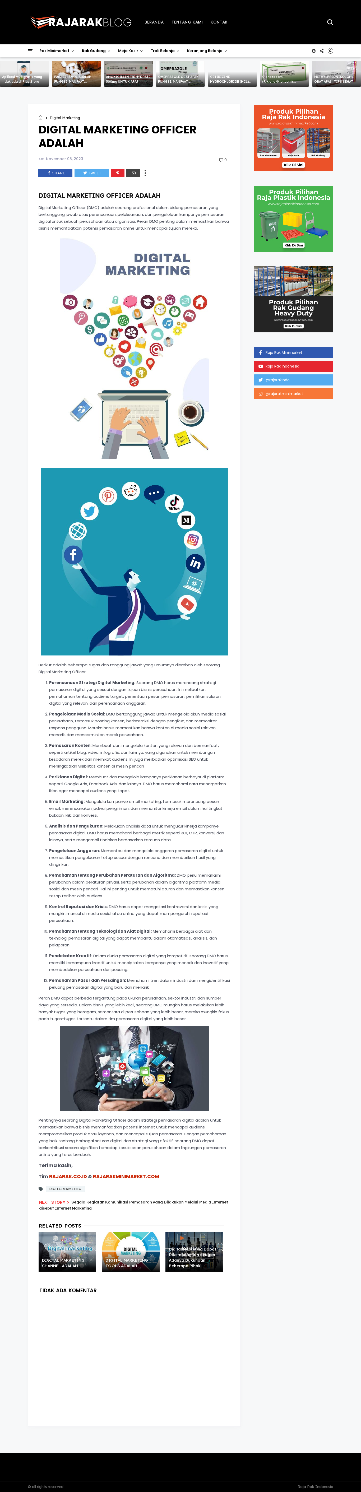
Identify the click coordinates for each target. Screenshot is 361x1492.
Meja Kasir (128, 50)
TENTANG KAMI (187, 22)
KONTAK (219, 22)
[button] (330, 50)
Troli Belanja (163, 50)
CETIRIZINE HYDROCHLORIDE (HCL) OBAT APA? (229, 81)
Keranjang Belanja (205, 50)
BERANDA (154, 22)
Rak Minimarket (54, 50)
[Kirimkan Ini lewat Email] (133, 173)
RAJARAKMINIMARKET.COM (126, 1176)
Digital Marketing (65, 117)
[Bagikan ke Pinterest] (117, 173)
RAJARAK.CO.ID (68, 1176)
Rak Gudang (94, 50)
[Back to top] (348, 1479)
